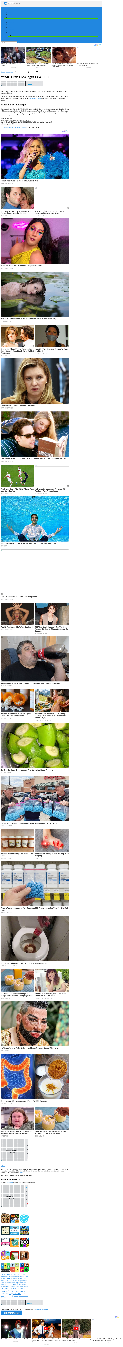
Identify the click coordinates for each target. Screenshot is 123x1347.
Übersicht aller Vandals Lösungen (15, 127)
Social (6, 19)
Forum (6, 37)
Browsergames (16, 35)
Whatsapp (11, 22)
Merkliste (7, 39)
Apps (9, 12)
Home (3, 72)
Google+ (10, 30)
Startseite (6, 8)
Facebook (11, 21)
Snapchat (10, 24)
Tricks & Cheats (16, 34)
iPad (9, 16)
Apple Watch (11, 17)
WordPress (11, 29)
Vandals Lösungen (35, 98)
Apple (6, 11)
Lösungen (7, 9)
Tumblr (10, 27)
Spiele (9, 32)
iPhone (10, 14)
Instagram (11, 26)
